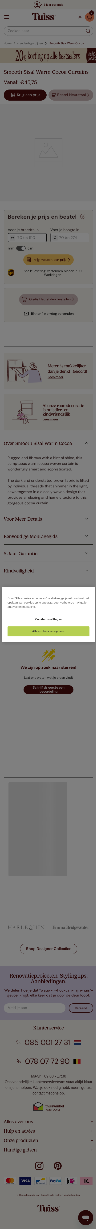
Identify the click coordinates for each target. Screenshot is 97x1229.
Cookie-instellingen (46, 619)
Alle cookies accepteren (46, 631)
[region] (46, 614)
